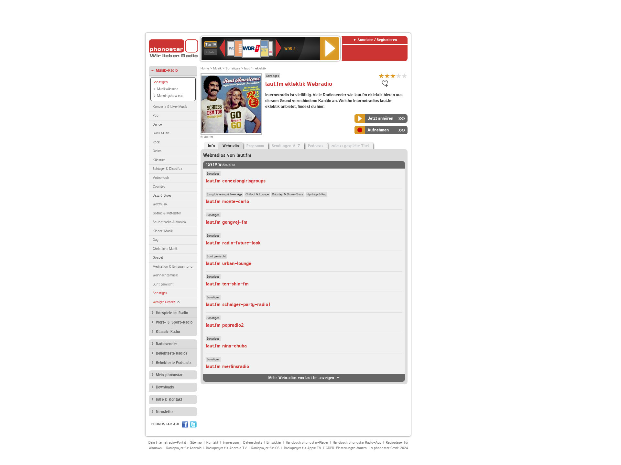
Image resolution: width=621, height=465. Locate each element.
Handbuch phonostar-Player (307, 442)
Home (205, 68)
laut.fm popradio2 (225, 325)
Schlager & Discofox (167, 169)
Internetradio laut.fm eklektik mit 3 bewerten (393, 75)
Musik (217, 68)
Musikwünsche (167, 89)
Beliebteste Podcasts (173, 362)
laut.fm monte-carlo (227, 201)
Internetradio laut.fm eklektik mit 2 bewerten (387, 75)
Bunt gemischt (163, 284)
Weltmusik (160, 204)
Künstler (159, 160)
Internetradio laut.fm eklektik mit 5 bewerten (405, 75)
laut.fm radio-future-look (233, 243)
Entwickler (274, 442)
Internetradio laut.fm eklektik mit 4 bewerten (399, 75)
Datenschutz (252, 442)
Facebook (185, 424)
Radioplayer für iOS (265, 448)
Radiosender (166, 344)
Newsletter (165, 411)
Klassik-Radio (168, 331)
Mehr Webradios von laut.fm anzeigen (301, 378)
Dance (157, 124)
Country (159, 186)
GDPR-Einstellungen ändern (346, 448)
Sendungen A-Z (286, 146)
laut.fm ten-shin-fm (227, 284)
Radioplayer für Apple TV (302, 448)
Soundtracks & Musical (169, 222)
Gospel (158, 257)
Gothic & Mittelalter (167, 213)
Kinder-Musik (163, 231)
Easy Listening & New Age (224, 194)
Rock (156, 142)
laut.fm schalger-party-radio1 (238, 304)
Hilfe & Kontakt (169, 399)
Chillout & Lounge (257, 194)
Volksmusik (161, 178)
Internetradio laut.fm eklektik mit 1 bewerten (381, 75)
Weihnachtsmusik (165, 275)
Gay (155, 240)
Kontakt (212, 442)
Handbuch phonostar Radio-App (357, 442)
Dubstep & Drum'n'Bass (287, 194)
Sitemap (196, 442)
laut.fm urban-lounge (228, 263)
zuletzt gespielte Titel (350, 146)
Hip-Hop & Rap (316, 194)
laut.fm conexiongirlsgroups (236, 181)
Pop (155, 115)
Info (211, 146)
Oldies (157, 151)
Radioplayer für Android (184, 448)
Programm (255, 146)
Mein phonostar (169, 375)
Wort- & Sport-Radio (174, 322)
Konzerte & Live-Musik (170, 107)
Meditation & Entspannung (172, 266)
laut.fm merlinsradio (227, 366)
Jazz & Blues (162, 195)
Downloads (165, 387)
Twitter (193, 424)
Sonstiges (160, 82)
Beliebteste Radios (171, 353)
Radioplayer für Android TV (226, 448)
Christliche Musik (165, 249)
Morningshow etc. (170, 96)
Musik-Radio (167, 70)
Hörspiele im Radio (172, 313)
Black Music (161, 133)
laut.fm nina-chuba (226, 346)
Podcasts (315, 146)
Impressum (231, 442)
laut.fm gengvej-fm (226, 222)
